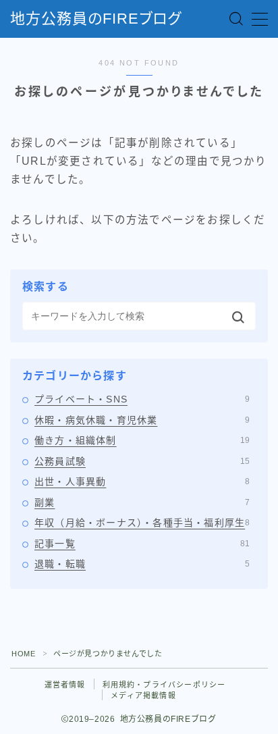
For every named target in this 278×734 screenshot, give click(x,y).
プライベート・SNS (142, 399)
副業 (142, 502)
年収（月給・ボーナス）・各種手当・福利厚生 (142, 522)
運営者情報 (65, 685)
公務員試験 (142, 461)
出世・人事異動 (142, 481)
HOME (23, 654)
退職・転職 (142, 563)
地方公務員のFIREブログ (96, 19)
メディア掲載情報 (143, 695)
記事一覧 (142, 543)
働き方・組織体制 (142, 440)
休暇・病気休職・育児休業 (142, 420)
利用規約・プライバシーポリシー (164, 685)
